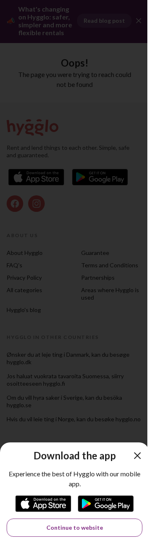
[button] (137, 456)
